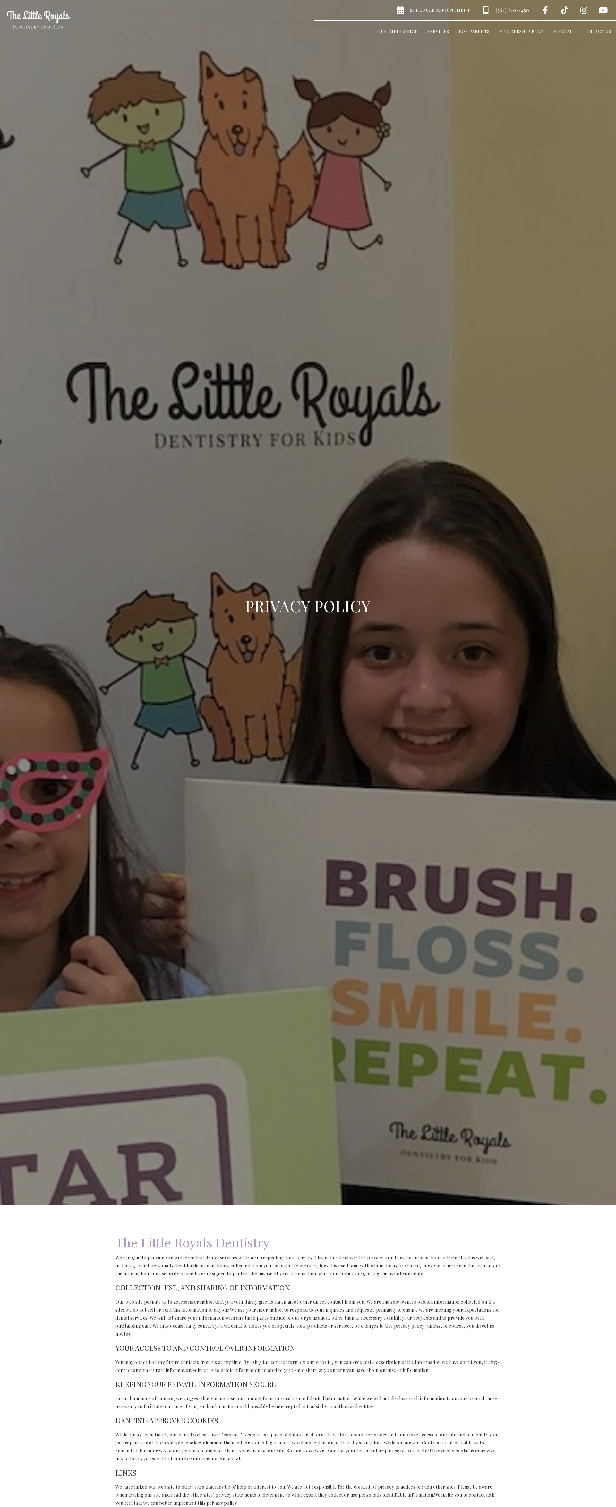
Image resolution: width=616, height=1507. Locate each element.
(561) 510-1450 (512, 10)
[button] (397, 30)
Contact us (596, 31)
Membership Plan (521, 31)
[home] (38, 19)
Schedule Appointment (440, 10)
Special (563, 31)
